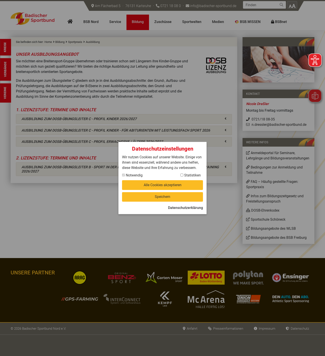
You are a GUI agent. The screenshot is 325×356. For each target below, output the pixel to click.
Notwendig (134, 175)
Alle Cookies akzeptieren (163, 185)
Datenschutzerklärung (185, 208)
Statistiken (192, 175)
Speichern (162, 197)
